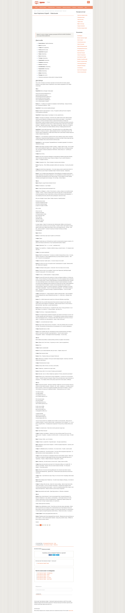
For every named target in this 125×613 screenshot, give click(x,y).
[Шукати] (88, 2)
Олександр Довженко (81, 63)
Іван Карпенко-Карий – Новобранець (44, 573)
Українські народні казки (82, 15)
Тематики (74, 7)
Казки (36, 7)
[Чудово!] (41, 548)
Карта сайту (71, 610)
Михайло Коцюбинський (82, 59)
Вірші (86, 7)
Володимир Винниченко (82, 48)
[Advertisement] (54, 24)
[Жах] (35, 548)
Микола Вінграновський (82, 46)
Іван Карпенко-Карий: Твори (43, 563)
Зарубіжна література (66, 7)
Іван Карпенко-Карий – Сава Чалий (44, 579)
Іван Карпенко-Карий (81, 57)
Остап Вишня (80, 67)
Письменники (80, 7)
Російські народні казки (82, 28)
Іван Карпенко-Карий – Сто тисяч (44, 577)
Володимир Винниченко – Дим (50, 543)
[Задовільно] (38, 548)
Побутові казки (80, 19)
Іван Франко (79, 35)
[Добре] (39, 548)
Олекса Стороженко (81, 54)
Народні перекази (81, 25)
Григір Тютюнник (80, 44)
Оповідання (58, 7)
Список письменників (81, 72)
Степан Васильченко (81, 42)
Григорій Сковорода (81, 65)
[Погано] (36, 548)
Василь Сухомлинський (82, 61)
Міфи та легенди (80, 23)
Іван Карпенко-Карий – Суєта (43, 576)
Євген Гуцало (80, 39)
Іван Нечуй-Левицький (82, 69)
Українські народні (42, 7)
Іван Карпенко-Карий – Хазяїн (43, 574)
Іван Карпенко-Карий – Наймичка (51, 544)
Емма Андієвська (80, 50)
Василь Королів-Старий (82, 37)
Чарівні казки (80, 21)
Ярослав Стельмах (81, 52)
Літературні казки (51, 7)
